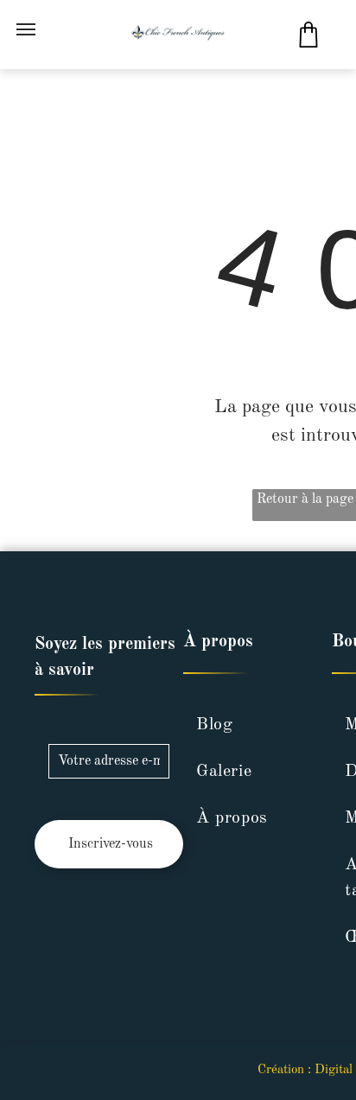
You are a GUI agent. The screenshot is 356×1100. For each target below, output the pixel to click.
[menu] (26, 29)
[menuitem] (249, 725)
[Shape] (308, 43)
